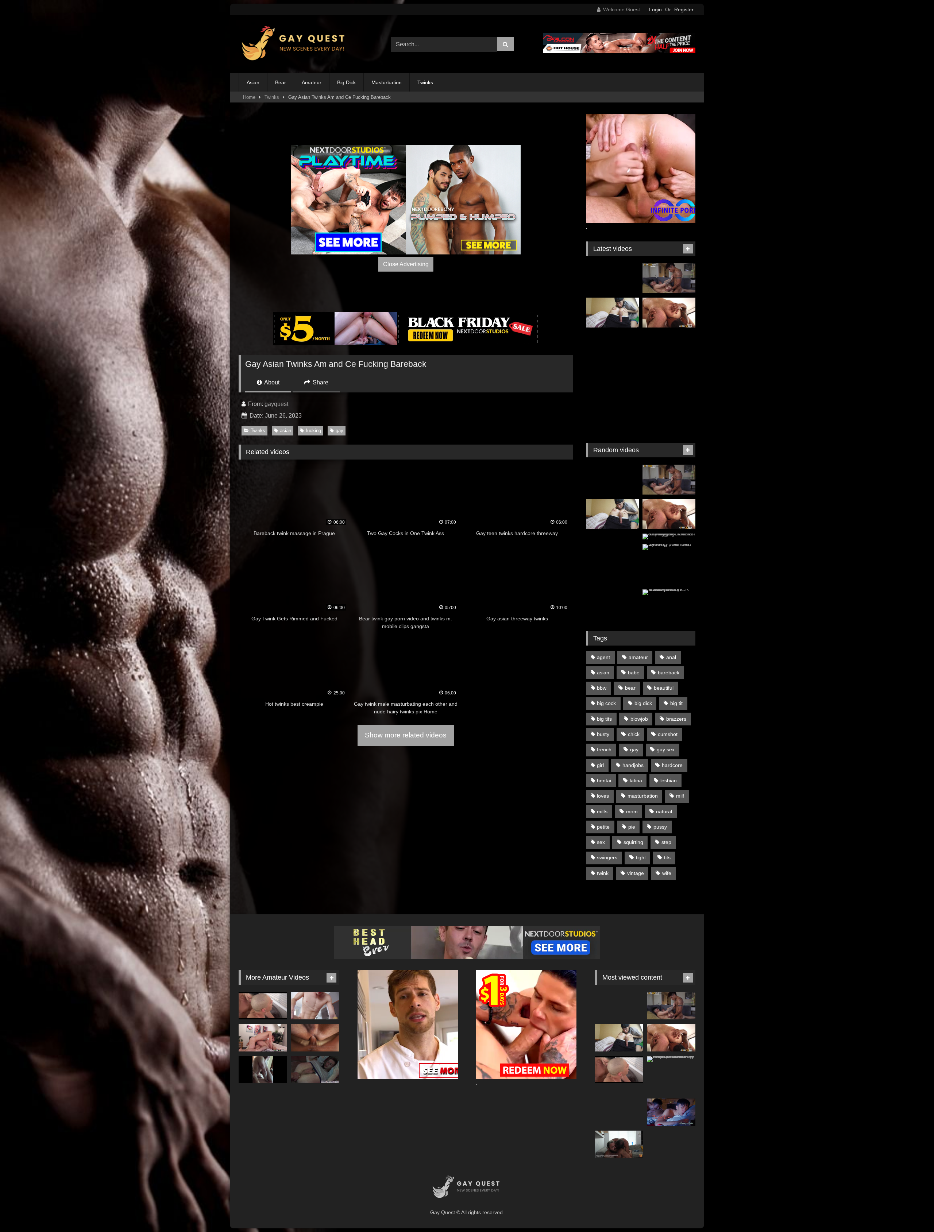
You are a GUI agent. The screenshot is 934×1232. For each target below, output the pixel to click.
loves (603, 796)
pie (631, 827)
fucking (313, 430)
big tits (604, 719)
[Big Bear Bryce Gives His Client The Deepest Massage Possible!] (668, 313)
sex (601, 842)
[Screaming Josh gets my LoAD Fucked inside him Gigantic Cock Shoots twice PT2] (315, 1070)
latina (636, 780)
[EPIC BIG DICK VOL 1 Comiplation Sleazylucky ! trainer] (668, 592)
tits (667, 857)
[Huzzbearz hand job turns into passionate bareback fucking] (619, 1144)
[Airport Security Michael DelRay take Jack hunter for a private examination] (671, 1059)
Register (684, 9)
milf (680, 796)
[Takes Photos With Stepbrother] (315, 1005)
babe (634, 672)
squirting (633, 842)
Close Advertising (406, 264)
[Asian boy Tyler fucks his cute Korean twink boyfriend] (671, 1112)
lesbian (668, 780)
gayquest (276, 404)
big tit (676, 703)
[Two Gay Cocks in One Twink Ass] (612, 347)
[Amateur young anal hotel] (263, 1070)
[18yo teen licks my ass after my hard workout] (612, 313)
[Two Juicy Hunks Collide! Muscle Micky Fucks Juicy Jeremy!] (263, 1037)
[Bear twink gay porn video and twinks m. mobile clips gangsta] (612, 416)
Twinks (425, 82)
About (271, 382)
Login (655, 9)
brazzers (676, 719)
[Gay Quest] (295, 44)
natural (664, 811)
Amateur (311, 82)
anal (671, 657)
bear (630, 688)
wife (666, 873)
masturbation (643, 796)
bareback (668, 672)
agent (603, 657)
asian (285, 430)
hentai (604, 780)
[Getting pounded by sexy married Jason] (668, 547)
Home (249, 97)
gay (339, 430)
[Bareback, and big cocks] (263, 1005)
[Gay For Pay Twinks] (612, 382)
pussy (660, 827)
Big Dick (346, 82)
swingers (607, 857)
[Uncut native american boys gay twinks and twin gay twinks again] (612, 278)
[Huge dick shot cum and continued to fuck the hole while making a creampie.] (315, 1037)
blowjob (639, 719)
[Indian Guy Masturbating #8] (612, 548)
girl (600, 765)
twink (603, 873)
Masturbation (386, 82)
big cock (606, 703)
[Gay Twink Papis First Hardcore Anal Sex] (668, 416)
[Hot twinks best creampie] (668, 382)
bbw (601, 688)
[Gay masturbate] (612, 604)
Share (319, 382)
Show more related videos (406, 735)
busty (603, 734)
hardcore (672, 765)
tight (641, 857)
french (604, 749)
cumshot (668, 734)
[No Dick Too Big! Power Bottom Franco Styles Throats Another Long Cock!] (668, 278)
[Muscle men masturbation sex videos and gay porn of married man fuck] (668, 570)
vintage (635, 873)
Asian (253, 82)
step (666, 842)
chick (634, 734)
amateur (638, 657)
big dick (643, 703)
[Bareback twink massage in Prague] (668, 347)
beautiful (664, 688)
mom (632, 811)
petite (603, 827)
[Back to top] (911, 1210)
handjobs (633, 765)
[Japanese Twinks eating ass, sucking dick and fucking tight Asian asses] (668, 536)
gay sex (666, 749)
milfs (602, 811)
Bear (280, 82)
